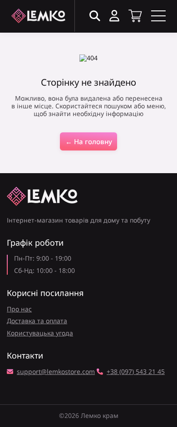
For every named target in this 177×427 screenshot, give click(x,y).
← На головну (88, 141)
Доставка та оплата (37, 320)
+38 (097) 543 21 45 (136, 372)
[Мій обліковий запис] (114, 16)
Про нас (19, 309)
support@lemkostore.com (56, 372)
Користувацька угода (40, 333)
